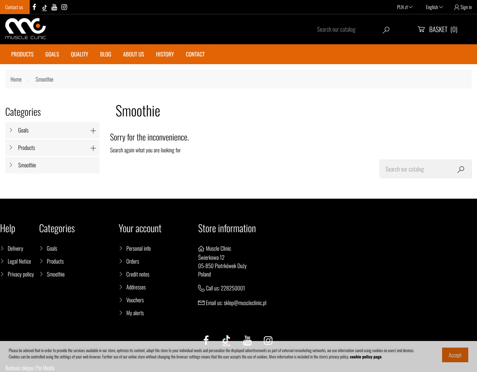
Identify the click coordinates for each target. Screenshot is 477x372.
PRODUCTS (22, 54)
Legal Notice (19, 261)
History (165, 54)
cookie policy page (366, 357)
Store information (227, 228)
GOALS (52, 54)
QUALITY (79, 54)
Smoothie (27, 165)
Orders (132, 261)
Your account (140, 228)
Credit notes (137, 274)
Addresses (136, 287)
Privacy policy (21, 274)
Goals (23, 130)
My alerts (135, 313)
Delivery (15, 248)
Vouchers (135, 300)
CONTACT (195, 54)
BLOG (105, 54)
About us (133, 54)
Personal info (138, 248)
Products (26, 147)
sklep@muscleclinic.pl (245, 302)
